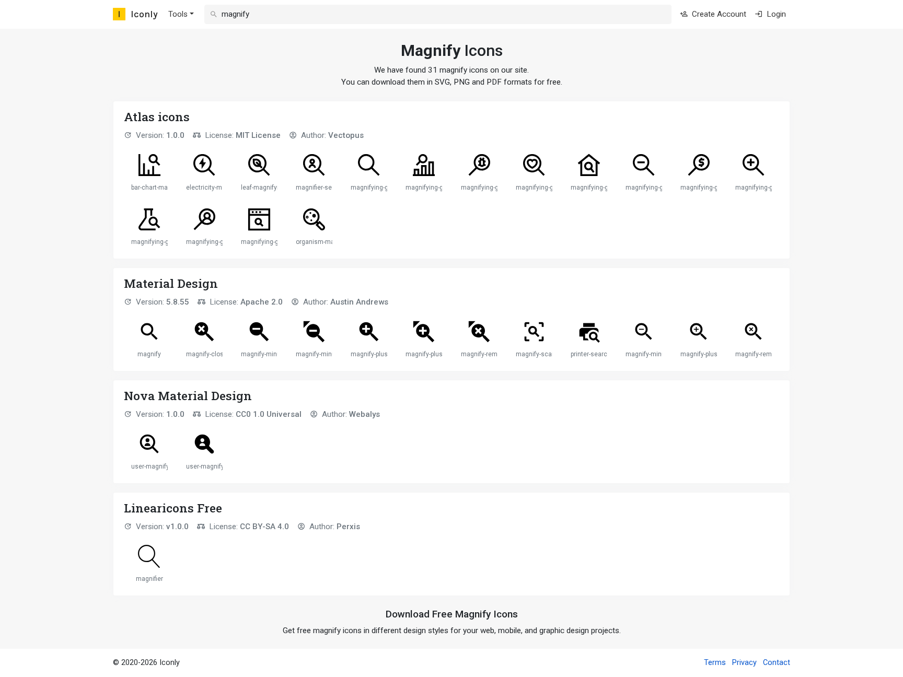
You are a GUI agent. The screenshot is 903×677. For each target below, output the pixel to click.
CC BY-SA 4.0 (264, 526)
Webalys (364, 414)
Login (775, 14)
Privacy (744, 662)
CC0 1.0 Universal (269, 414)
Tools (178, 14)
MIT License (258, 135)
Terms (715, 662)
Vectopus (346, 135)
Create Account (718, 14)
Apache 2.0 (261, 302)
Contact (776, 662)
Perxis (348, 526)
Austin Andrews (359, 302)
